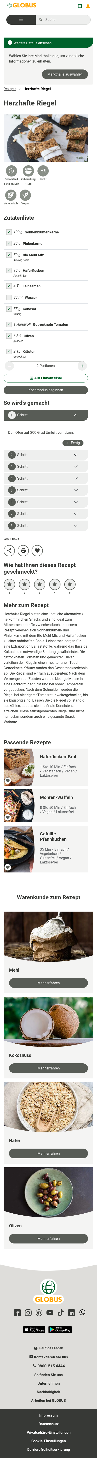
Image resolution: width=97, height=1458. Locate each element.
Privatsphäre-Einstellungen (49, 1432)
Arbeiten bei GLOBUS (48, 1400)
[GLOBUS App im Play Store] (60, 1331)
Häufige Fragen (51, 1348)
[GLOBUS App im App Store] (34, 1331)
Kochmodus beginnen (45, 390)
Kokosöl (29, 309)
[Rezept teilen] (9, 550)
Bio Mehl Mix (33, 255)
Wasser (31, 297)
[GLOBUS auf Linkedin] (71, 1313)
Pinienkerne (32, 244)
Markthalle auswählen (65, 74)
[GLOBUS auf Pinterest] (38, 1313)
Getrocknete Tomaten (50, 324)
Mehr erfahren (48, 983)
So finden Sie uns (48, 1375)
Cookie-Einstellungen (48, 1441)
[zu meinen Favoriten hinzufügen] (37, 550)
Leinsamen (32, 286)
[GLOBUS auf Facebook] (16, 1313)
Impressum (48, 1415)
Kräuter (29, 351)
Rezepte (10, 89)
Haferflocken (33, 270)
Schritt (19, 415)
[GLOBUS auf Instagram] (27, 1313)
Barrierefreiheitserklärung (48, 1449)
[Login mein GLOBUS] (88, 6)
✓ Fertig (73, 443)
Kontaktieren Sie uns (51, 1357)
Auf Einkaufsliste (47, 378)
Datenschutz (49, 1424)
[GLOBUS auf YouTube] (49, 1313)
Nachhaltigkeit (48, 1392)
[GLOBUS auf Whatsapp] (81, 1313)
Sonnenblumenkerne (42, 232)
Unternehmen (48, 1383)
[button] (21, 19)
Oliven (29, 336)
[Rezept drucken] (23, 550)
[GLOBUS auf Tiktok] (60, 1313)
